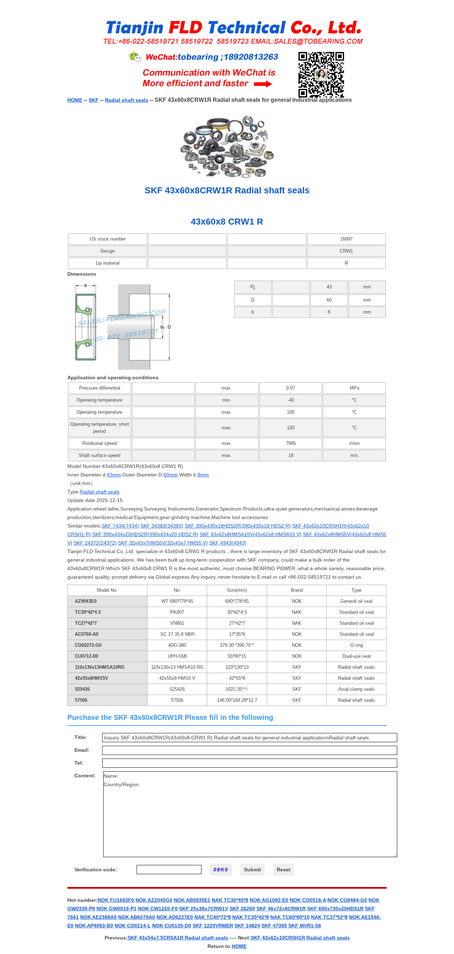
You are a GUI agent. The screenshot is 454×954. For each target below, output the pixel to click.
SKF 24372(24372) (95, 543)
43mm (114, 475)
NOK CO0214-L (133, 925)
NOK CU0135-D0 (171, 925)
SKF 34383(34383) (161, 526)
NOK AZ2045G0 (153, 900)
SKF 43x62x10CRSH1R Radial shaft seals (300, 938)
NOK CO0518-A (308, 900)
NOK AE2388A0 (98, 917)
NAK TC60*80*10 (290, 917)
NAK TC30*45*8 (230, 900)
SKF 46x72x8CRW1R (281, 908)
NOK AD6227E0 (174, 917)
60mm (171, 475)
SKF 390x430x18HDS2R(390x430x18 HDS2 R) (238, 526)
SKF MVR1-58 (304, 925)
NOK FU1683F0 (116, 900)
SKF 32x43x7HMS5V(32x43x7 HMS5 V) (163, 543)
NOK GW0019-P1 (116, 908)
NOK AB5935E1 (192, 900)
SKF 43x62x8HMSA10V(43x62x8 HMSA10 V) (250, 534)
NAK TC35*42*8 (250, 917)
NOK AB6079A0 (136, 917)
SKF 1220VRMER (213, 925)
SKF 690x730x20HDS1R (335, 908)
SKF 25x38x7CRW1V (203, 908)
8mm (203, 475)
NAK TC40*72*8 (212, 917)
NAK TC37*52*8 (329, 917)
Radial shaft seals (126, 100)
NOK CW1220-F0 (158, 908)
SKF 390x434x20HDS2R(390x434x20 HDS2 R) (145, 534)
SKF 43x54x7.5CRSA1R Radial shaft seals (178, 938)
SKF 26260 (242, 908)
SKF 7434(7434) (120, 526)
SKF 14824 (247, 925)
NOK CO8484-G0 (347, 900)
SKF (94, 100)
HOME (74, 100)
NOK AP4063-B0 (94, 925)
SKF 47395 (274, 925)
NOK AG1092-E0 (269, 900)
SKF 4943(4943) (228, 543)
